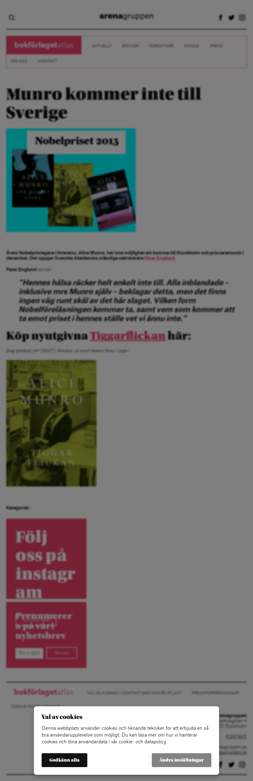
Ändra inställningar (182, 760)
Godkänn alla (64, 760)
